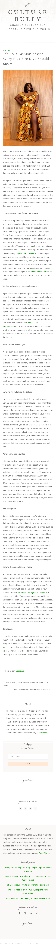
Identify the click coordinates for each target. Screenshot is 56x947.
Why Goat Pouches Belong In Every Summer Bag (28, 898)
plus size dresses (26, 253)
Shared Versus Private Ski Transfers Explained (28, 885)
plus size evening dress (38, 272)
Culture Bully (28, 16)
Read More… (43, 733)
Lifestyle (8, 50)
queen (5, 647)
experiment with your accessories (33, 592)
